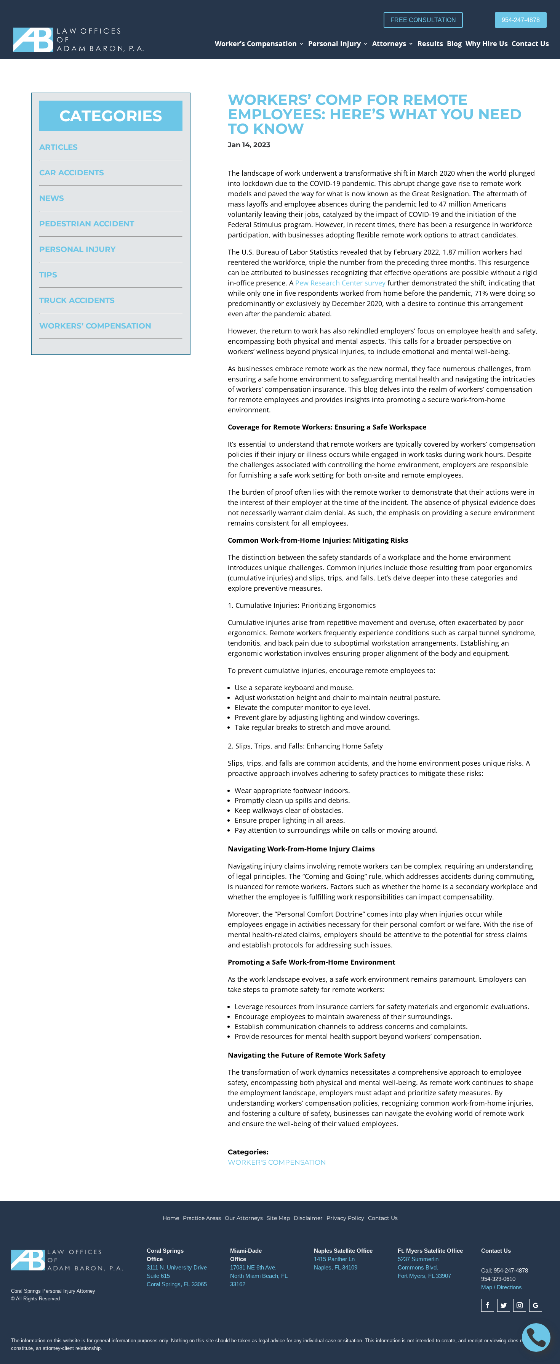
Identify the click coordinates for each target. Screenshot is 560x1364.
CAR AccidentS (71, 172)
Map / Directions (501, 1287)
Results (430, 44)
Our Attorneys (244, 1218)
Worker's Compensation (277, 1162)
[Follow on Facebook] (487, 1305)
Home (171, 1218)
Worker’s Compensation (256, 44)
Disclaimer (308, 1218)
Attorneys (389, 44)
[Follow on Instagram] (519, 1305)
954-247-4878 (521, 20)
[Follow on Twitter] (503, 1305)
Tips (48, 274)
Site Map (278, 1218)
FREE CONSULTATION (423, 20)
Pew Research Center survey (340, 282)
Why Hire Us (487, 44)
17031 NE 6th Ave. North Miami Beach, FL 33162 (258, 1275)
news (51, 198)
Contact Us (530, 44)
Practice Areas (202, 1218)
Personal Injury (334, 44)
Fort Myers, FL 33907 (424, 1276)
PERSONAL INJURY (77, 249)
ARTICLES (58, 147)
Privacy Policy (345, 1218)
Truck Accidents (77, 300)
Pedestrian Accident (86, 223)
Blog (454, 44)
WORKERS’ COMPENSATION (95, 325)
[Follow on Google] (535, 1305)
